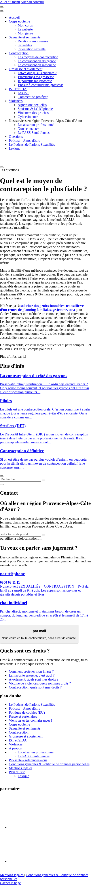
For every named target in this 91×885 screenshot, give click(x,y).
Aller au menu (10, 2)
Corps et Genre (19, 21)
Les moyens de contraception (38, 57)
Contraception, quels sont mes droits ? (35, 687)
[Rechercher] (43, 480)
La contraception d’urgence (37, 61)
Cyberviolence (28, 117)
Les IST (23, 93)
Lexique (14, 148)
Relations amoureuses (33, 41)
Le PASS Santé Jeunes (33, 132)
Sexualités (25, 45)
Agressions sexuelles (32, 105)
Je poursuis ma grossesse (35, 81)
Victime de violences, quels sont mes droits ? (40, 683)
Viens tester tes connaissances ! (30, 720)
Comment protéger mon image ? (31, 671)
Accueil (14, 17)
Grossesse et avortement (25, 69)
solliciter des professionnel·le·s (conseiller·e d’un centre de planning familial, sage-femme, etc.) (42, 308)
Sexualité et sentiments (24, 37)
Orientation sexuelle (32, 49)
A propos (15, 748)
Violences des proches (33, 113)
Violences (16, 101)
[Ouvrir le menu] (2, 7)
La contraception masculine (37, 65)
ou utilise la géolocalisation (19, 538)
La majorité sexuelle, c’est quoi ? (32, 675)
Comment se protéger (32, 97)
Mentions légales (20, 768)
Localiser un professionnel (36, 125)
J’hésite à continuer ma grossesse (40, 85)
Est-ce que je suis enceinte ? (37, 73)
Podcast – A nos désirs (24, 140)
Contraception (18, 53)
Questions (16, 136)
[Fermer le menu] (2, 11)
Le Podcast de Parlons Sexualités (32, 144)
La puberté (25, 29)
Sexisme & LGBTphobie (35, 109)
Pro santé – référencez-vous (28, 760)
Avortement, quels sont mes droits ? (33, 679)
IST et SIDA (18, 89)
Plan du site (17, 772)
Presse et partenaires (23, 716)
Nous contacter (28, 128)
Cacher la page (10, 883)
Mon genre (25, 33)
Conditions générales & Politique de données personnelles (49, 764)
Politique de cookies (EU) (27, 712)
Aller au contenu (32, 2)
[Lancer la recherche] (43, 535)
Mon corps (25, 25)
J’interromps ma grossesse (36, 77)
